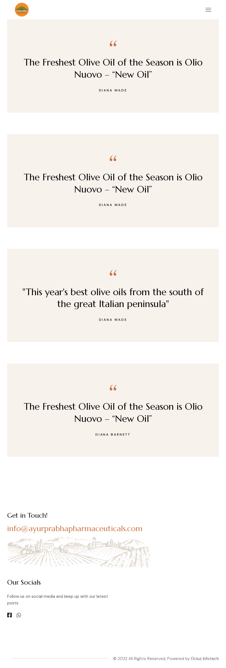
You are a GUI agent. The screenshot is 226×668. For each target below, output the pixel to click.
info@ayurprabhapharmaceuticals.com (74, 528)
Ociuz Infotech (205, 658)
